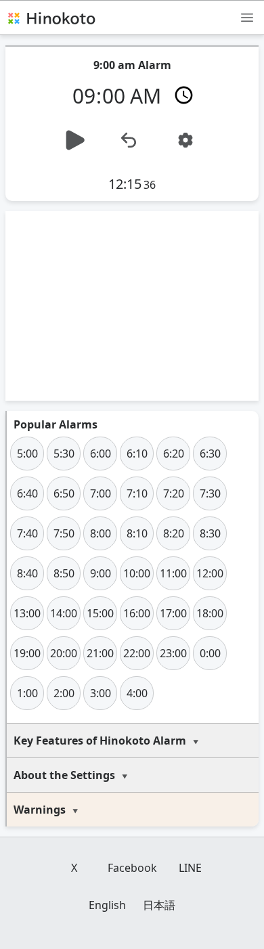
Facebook (132, 867)
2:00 (63, 693)
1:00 (27, 693)
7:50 (63, 533)
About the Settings (64, 775)
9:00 (100, 573)
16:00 (136, 613)
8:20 (173, 533)
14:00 (63, 613)
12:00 (209, 573)
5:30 (63, 453)
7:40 (27, 533)
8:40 (27, 573)
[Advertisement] (132, 306)
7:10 (137, 493)
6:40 (27, 493)
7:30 (210, 493)
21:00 (100, 653)
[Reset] (128, 140)
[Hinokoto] (51, 18)
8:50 (63, 573)
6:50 (63, 493)
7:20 (173, 493)
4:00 (137, 693)
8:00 (100, 533)
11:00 (173, 573)
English (107, 905)
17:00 (173, 613)
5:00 (27, 453)
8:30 (210, 533)
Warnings (40, 809)
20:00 (63, 653)
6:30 (210, 453)
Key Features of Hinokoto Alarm (100, 740)
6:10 (137, 453)
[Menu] (247, 17)
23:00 (173, 653)
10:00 (136, 573)
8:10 (137, 533)
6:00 (100, 453)
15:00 (100, 613)
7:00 (100, 493)
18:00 (209, 613)
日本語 (159, 905)
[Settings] (185, 140)
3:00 (100, 693)
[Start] (75, 140)
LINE (190, 867)
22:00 (136, 653)
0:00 (210, 653)
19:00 (27, 653)
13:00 (27, 613)
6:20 (173, 453)
